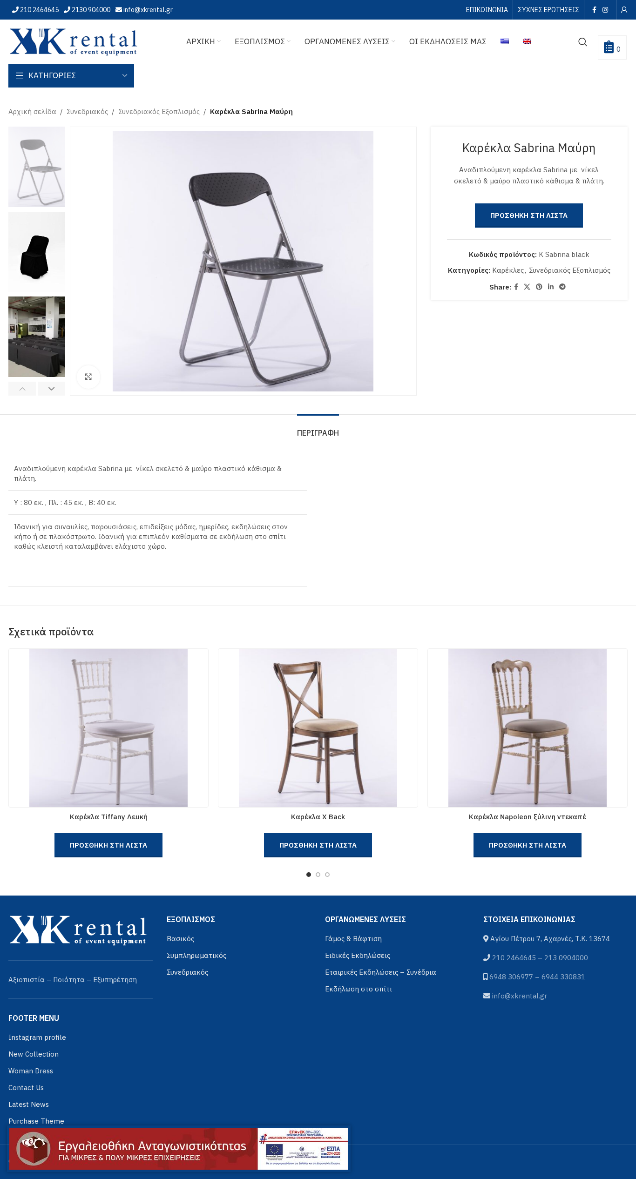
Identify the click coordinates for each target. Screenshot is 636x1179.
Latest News (28, 1104)
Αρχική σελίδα (32, 111)
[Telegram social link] (562, 287)
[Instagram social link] (605, 9)
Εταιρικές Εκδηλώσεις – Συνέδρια (380, 972)
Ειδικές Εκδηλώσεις (357, 955)
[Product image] (108, 728)
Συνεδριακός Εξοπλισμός (159, 111)
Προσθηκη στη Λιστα (529, 215)
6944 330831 (563, 976)
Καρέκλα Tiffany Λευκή (109, 816)
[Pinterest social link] (539, 287)
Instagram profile (37, 1037)
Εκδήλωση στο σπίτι (358, 988)
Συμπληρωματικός (196, 955)
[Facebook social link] (594, 9)
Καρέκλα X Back (318, 816)
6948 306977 (511, 976)
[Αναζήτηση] (583, 42)
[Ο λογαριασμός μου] (624, 9)
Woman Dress (30, 1070)
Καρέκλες (508, 270)
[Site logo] (73, 40)
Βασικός (180, 938)
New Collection (33, 1054)
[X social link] (527, 287)
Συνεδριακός (87, 111)
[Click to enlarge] (88, 377)
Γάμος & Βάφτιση (353, 938)
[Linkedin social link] (550, 287)
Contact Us (26, 1087)
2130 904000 (90, 10)
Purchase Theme (36, 1121)
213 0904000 (566, 957)
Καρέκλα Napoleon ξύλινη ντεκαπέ (527, 816)
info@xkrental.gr (147, 10)
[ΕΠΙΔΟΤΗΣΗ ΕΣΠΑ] (178, 1149)
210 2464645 (39, 10)
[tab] (318, 428)
